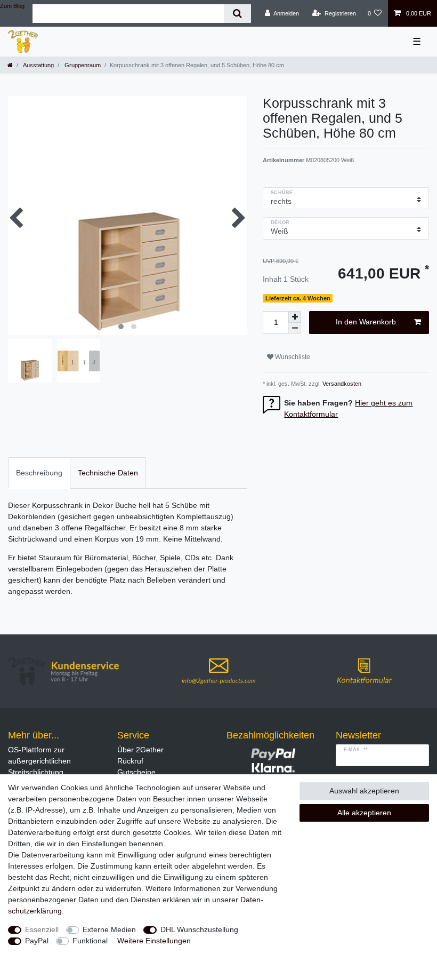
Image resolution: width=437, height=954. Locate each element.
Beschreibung (39, 472)
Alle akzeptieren (364, 812)
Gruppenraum (82, 65)
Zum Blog (12, 6)
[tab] (39, 473)
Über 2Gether (140, 749)
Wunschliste (291, 357)
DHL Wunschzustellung (199, 929)
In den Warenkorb (366, 321)
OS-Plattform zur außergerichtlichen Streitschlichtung (39, 760)
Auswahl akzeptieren (364, 790)
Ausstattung (38, 65)
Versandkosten (341, 383)
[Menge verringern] (294, 328)
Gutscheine (136, 772)
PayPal (36, 940)
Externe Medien (109, 929)
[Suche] (237, 13)
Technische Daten (108, 472)
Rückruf (130, 761)
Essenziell (42, 929)
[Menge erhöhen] (294, 317)
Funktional (90, 940)
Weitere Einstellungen (154, 940)
